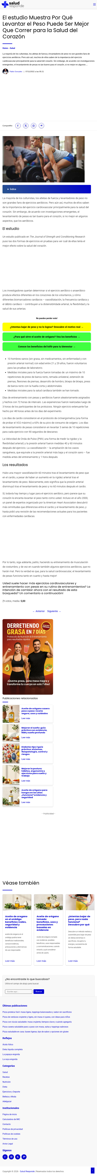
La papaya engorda (11, 1054)
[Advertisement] (48, 97)
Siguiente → (54, 611)
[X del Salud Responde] (17, 1158)
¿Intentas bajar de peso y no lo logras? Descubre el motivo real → (46, 326)
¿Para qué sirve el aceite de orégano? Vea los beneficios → (47, 336)
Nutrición (7, 1082)
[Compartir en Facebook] (18, 125)
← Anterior (38, 611)
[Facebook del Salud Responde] (5, 1158)
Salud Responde (27, 1171)
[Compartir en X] (26, 125)
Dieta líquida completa (13, 1049)
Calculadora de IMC (11, 1119)
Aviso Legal (8, 1144)
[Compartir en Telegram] (41, 125)
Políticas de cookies (11, 1134)
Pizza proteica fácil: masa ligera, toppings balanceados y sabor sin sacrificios (37, 1012)
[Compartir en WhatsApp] (33, 125)
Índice (13, 189)
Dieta (5, 1087)
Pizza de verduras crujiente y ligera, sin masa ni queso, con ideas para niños (36, 1017)
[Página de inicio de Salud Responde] (12, 4)
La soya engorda (10, 1059)
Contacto (7, 1124)
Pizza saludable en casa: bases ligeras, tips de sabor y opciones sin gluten (36, 1031)
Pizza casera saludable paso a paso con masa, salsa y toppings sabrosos (35, 1027)
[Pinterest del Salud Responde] (24, 1158)
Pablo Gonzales (16, 71)
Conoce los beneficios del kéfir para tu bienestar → (47, 346)
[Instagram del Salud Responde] (11, 1158)
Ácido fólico (8, 1044)
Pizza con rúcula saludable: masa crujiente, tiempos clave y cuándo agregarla (37, 1022)
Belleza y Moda (9, 1096)
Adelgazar (7, 1101)
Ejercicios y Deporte (11, 1092)
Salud (12, 48)
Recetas (6, 1077)
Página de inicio (10, 1114)
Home (5, 48)
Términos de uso (10, 1139)
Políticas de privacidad (13, 1129)
